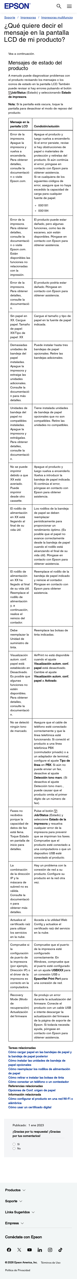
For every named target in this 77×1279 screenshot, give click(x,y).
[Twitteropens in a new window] (19, 1250)
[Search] (59, 6)
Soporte (9, 17)
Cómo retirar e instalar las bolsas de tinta (36, 1077)
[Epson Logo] (17, 6)
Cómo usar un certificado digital (29, 1107)
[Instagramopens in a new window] (50, 1250)
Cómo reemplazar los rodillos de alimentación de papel (39, 1071)
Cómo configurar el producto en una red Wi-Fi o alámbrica (40, 1101)
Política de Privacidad (17, 1270)
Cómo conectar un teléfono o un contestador (38, 1081)
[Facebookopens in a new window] (9, 1250)
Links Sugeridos (17, 1212)
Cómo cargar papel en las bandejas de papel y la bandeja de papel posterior (40, 1054)
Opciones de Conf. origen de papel (31, 1090)
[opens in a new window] (60, 1250)
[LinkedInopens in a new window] (40, 1250)
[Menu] (69, 6)
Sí (18, 1144)
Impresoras (28, 17)
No (19, 1148)
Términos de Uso (51, 1262)
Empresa (12, 1223)
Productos (13, 1190)
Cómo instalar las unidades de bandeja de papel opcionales (36, 1062)
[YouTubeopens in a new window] (29, 1250)
